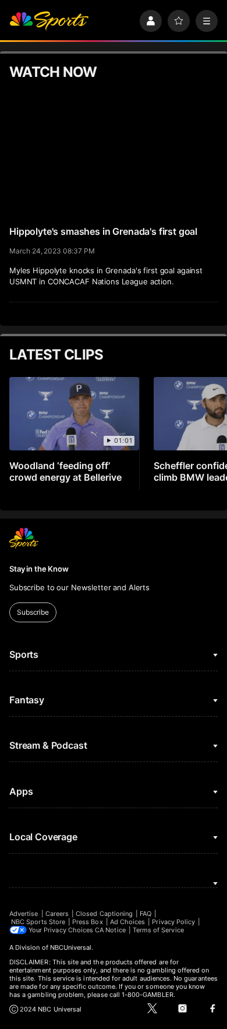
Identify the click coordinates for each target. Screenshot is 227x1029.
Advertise (23, 914)
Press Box (87, 922)
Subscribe (33, 612)
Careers (57, 914)
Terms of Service (158, 930)
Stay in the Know (39, 568)
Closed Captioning (104, 914)
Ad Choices (128, 922)
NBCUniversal (71, 947)
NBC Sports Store (38, 922)
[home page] (48, 21)
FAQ (145, 914)
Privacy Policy (173, 922)
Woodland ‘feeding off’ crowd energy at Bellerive (65, 471)
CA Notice (110, 930)
